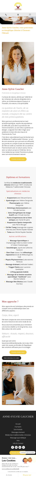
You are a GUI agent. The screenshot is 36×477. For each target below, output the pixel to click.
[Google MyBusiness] (16, 447)
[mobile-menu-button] (30, 14)
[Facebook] (12, 447)
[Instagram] (23, 447)
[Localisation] (18, 14)
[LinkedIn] (19, 447)
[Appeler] (6, 14)
